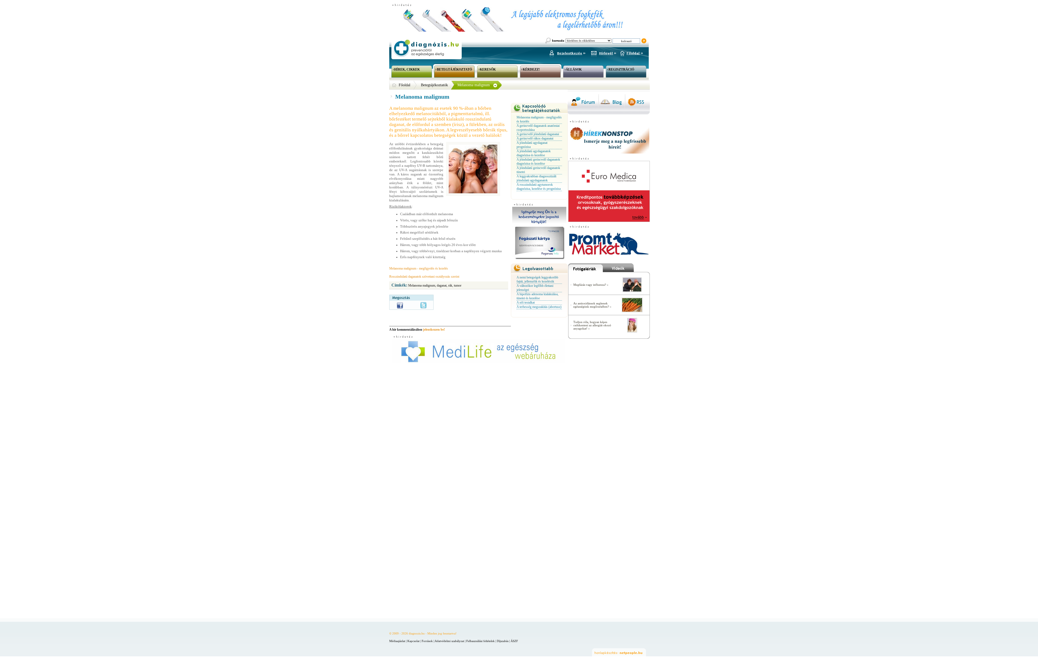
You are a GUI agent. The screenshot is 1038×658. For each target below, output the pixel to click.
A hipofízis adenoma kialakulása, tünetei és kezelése (537, 296)
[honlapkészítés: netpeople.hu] (619, 652)
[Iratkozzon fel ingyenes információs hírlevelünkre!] (603, 52)
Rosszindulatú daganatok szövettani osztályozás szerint (424, 276)
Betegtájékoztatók (434, 85)
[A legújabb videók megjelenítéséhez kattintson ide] (626, 269)
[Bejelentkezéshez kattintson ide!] (567, 52)
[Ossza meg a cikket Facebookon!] (400, 305)
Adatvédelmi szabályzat (449, 641)
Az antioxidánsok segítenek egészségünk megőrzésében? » (592, 305)
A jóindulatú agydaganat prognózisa (532, 145)
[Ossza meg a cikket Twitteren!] (423, 305)
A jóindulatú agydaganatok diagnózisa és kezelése (534, 153)
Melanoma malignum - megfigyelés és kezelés (418, 268)
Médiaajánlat (397, 641)
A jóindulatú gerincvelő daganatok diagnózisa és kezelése (538, 161)
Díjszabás (502, 641)
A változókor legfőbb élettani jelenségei (535, 288)
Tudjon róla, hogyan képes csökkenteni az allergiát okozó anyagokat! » (592, 325)
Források (427, 641)
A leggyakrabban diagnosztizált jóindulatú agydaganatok (536, 178)
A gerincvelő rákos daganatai (535, 138)
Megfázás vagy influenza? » (590, 284)
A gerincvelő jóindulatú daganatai (538, 134)
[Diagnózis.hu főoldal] (425, 48)
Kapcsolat (413, 641)
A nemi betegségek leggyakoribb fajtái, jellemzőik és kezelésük (537, 279)
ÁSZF (514, 641)
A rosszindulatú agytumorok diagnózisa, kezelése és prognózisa (539, 187)
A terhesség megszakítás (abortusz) (539, 307)
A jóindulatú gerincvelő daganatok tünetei (538, 170)
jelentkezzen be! (434, 329)
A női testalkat (526, 302)
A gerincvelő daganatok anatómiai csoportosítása (538, 128)
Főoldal (404, 85)
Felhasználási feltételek (480, 641)
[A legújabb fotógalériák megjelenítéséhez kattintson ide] (585, 269)
